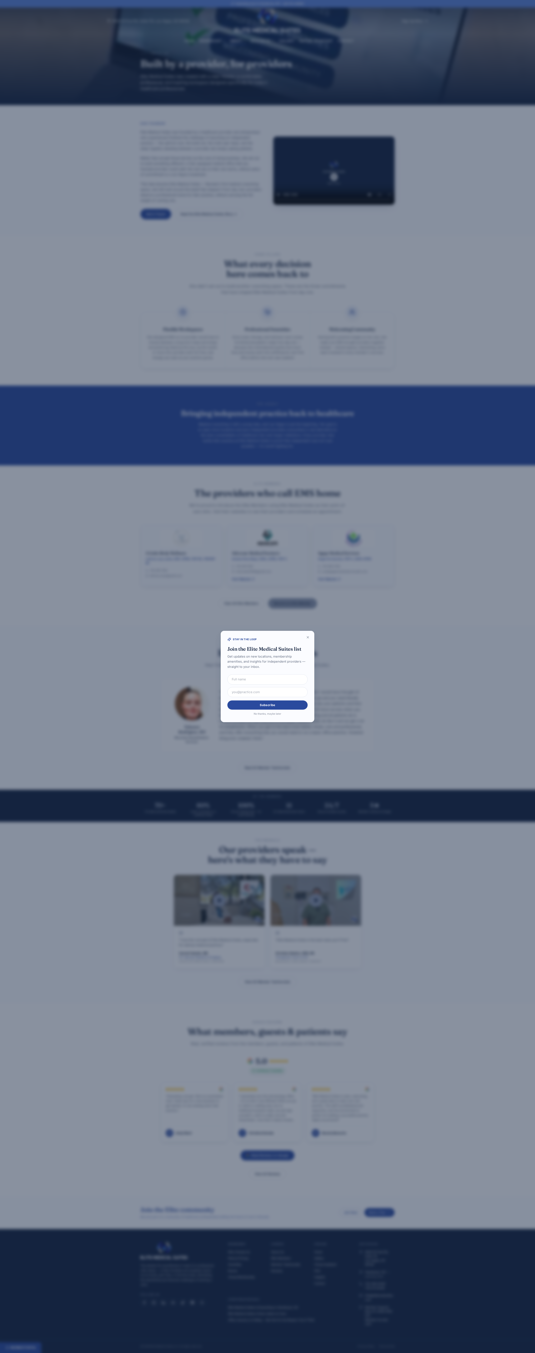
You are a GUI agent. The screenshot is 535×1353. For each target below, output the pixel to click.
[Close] (308, 637)
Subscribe (267, 705)
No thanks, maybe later (267, 713)
